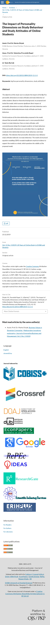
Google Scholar (33, 577)
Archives (12, 8)
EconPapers (23, 577)
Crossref (35, 574)
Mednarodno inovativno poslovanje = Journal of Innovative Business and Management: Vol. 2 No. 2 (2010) (24, 333)
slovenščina (7, 353)
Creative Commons (32, 266)
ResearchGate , (23, 579)
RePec (42, 577)
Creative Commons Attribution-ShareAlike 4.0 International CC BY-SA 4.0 (25, 593)
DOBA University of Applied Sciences (18, 583)
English (6, 350)
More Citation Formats (11, 311)
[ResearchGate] (20, 484)
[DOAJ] (19, 414)
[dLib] (13, 424)
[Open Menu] (2, 2)
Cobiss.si (28, 574)
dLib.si (41, 574)
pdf (7, 223)
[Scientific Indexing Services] (25, 500)
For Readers (7, 525)
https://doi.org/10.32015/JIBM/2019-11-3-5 (22, 75)
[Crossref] (25, 404)
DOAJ (7, 577)
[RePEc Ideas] (16, 469)
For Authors (7, 528)
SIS (31, 579)
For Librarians (8, 532)
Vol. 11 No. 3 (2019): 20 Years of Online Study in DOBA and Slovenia (22, 11)
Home (4, 8)
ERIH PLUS (14, 577)
